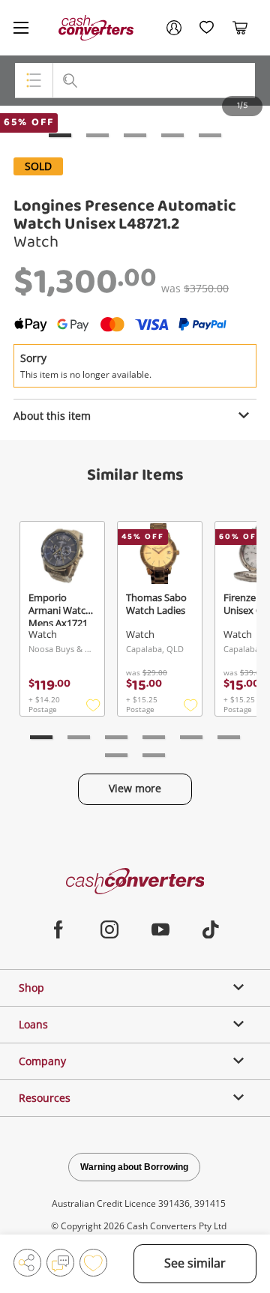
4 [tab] (173, 135)
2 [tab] (97, 135)
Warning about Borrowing (134, 1167)
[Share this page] (27, 1263)
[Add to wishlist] (93, 1263)
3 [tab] (135, 135)
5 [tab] (210, 135)
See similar (195, 1263)
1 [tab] (60, 135)
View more (135, 788)
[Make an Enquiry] (60, 1263)
